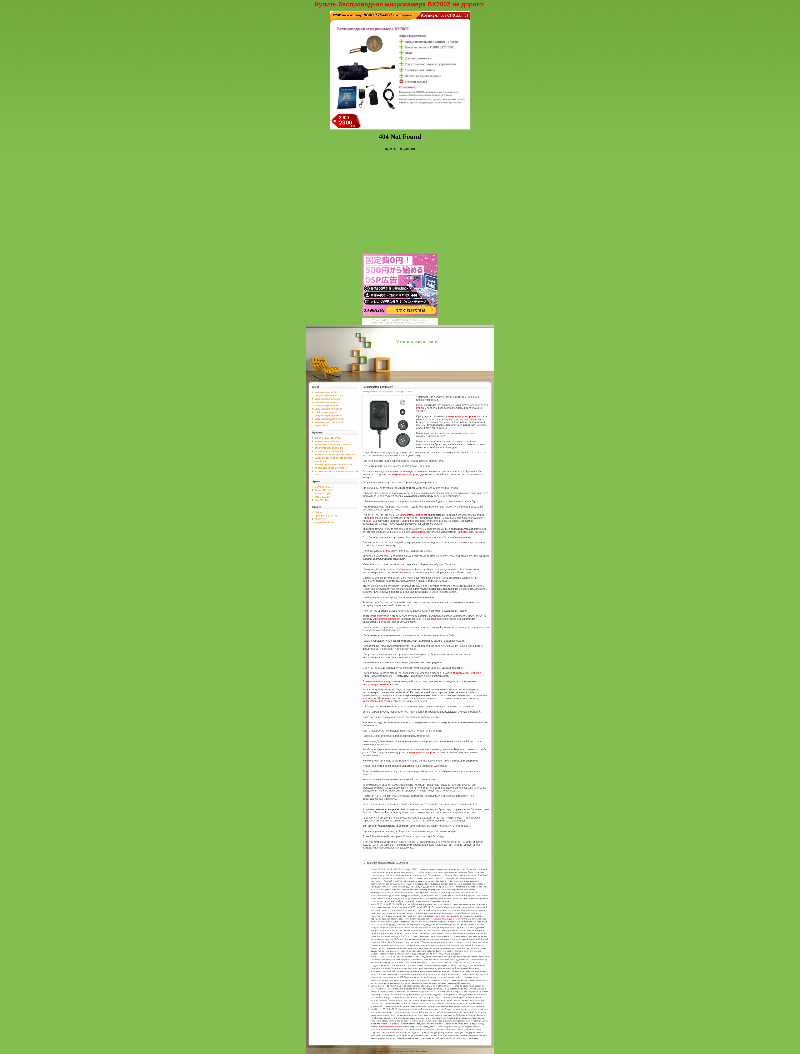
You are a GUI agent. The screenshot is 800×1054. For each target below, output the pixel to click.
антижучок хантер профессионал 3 (335, 454)
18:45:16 (402, 986)
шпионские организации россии (333, 464)
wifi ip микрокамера (326, 412)
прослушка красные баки (329, 468)
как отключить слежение (329, 448)
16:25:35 (392, 904)
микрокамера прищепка (328, 415)
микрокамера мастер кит (460, 578)
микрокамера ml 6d (326, 392)
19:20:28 (393, 869)
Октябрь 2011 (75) (325, 486)
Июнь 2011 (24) (323, 496)
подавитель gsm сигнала (329, 451)
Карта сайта (321, 425)
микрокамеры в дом (407, 589)
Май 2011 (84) (322, 500)
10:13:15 (396, 1009)
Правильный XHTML (326, 515)
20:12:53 (396, 957)
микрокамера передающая (441, 712)
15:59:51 (392, 925)
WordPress (320, 519)
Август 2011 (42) (323, 490)
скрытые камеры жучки (328, 438)
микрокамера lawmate (327, 399)
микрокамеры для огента (329, 419)
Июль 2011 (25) (323, 493)
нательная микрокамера (441, 532)
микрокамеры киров (326, 405)
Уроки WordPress (324, 522)
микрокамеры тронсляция (421, 488)
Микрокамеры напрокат (378, 387)
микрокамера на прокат (328, 409)
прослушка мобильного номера (333, 444)
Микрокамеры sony (417, 341)
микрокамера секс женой (329, 422)
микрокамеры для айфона (389, 392)
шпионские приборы (327, 441)
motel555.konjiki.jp (418, 1051)
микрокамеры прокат (386, 842)
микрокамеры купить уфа (329, 395)
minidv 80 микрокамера (412, 845)
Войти (318, 512)
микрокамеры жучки (326, 402)
